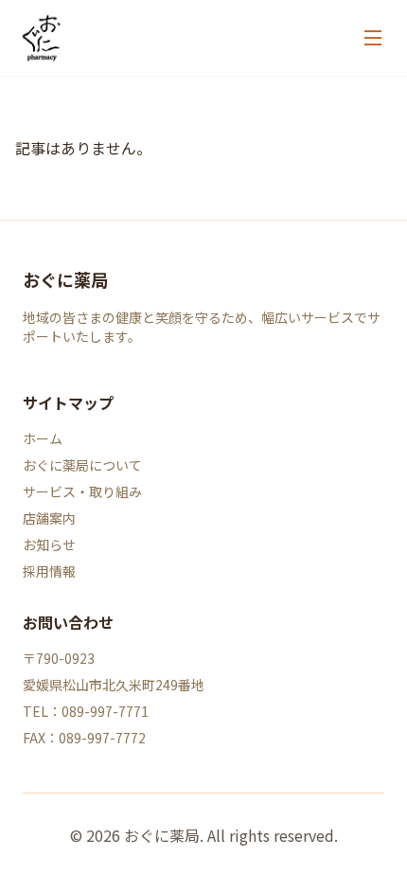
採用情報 (49, 571)
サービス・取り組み (82, 491)
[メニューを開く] (373, 38)
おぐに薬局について (82, 464)
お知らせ (49, 544)
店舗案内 (49, 517)
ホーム (42, 438)
